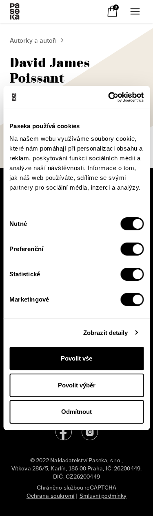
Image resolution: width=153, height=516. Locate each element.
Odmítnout (76, 411)
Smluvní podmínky (103, 496)
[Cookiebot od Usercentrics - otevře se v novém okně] (109, 97)
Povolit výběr (76, 385)
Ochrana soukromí (51, 496)
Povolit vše (76, 358)
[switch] (132, 249)
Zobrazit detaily (105, 332)
